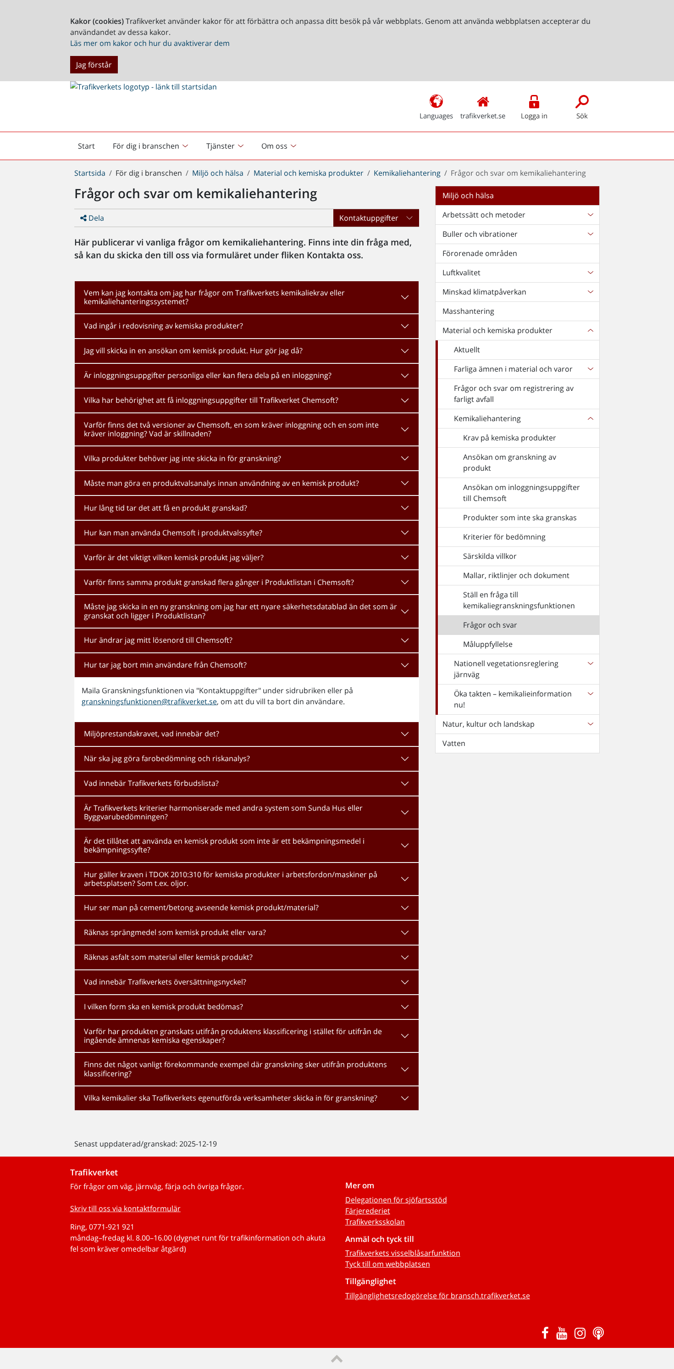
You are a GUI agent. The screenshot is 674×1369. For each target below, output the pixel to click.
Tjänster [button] (220, 146)
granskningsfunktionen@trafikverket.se (149, 701)
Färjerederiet (367, 1211)
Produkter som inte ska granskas (520, 517)
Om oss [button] (274, 146)
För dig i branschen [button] (146, 146)
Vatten (453, 743)
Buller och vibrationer (480, 234)
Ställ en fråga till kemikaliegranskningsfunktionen (519, 600)
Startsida (89, 173)
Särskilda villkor (490, 556)
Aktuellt (467, 350)
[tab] (246, 297)
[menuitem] (151, 146)
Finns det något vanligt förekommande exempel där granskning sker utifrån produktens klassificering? (235, 1068)
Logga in (534, 115)
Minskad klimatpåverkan (484, 292)
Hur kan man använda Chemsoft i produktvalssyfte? (173, 533)
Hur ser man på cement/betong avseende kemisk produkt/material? (201, 907)
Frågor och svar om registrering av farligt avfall (514, 393)
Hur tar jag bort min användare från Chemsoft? (165, 665)
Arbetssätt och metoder (483, 215)
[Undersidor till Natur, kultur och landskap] (590, 724)
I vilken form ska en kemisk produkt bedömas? (163, 1007)
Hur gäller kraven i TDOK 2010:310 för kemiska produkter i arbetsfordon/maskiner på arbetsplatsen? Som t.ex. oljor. (230, 878)
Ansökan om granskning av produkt (509, 462)
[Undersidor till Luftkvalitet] (590, 272)
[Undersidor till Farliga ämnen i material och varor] (590, 368)
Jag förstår (94, 65)
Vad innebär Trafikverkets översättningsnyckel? (165, 982)
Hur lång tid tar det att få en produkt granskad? (165, 508)
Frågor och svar (490, 625)
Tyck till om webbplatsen (387, 1264)
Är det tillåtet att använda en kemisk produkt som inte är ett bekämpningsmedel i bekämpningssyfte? (224, 845)
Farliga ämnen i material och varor (513, 369)
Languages (436, 115)
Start (90, 148)
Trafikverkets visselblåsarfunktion (402, 1253)
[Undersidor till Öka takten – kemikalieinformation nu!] (590, 699)
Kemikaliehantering (407, 173)
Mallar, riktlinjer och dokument (516, 575)
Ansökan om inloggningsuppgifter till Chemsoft (521, 492)
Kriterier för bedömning (504, 537)
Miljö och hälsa (217, 173)
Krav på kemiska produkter (509, 438)
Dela (95, 218)
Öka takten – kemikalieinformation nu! (513, 699)
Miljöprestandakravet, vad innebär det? (151, 734)
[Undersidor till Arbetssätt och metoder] (590, 214)
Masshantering (468, 311)
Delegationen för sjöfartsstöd (396, 1200)
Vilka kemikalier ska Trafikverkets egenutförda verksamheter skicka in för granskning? (230, 1098)
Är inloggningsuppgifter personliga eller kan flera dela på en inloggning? (207, 375)
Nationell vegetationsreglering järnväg (506, 668)
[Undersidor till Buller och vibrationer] (590, 234)
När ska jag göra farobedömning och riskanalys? (167, 758)
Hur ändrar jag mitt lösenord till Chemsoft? (158, 640)
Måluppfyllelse (488, 644)
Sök (582, 115)
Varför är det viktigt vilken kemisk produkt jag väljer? (174, 557)
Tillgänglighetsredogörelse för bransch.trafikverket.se (437, 1296)
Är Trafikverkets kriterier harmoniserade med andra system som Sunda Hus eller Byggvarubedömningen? (223, 812)
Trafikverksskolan (375, 1222)
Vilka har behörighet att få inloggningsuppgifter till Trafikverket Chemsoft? (211, 400)
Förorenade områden (479, 253)
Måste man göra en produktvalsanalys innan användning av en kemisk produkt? (221, 483)
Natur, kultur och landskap (488, 724)
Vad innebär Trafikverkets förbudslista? (151, 783)
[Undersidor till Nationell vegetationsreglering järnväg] (590, 669)
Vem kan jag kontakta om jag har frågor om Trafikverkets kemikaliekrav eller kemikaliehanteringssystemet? (214, 297)
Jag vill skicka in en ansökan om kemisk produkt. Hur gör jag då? (193, 350)
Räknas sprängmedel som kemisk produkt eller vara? (175, 932)
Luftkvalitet (461, 272)
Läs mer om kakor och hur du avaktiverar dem (150, 43)
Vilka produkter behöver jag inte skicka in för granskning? (182, 458)
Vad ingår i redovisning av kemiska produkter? (163, 326)
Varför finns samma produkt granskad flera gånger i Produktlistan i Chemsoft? (219, 582)
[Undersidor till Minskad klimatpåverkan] (590, 291)
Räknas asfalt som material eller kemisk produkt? (168, 957)
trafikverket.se (482, 115)
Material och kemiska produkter (309, 173)
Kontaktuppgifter (368, 218)
